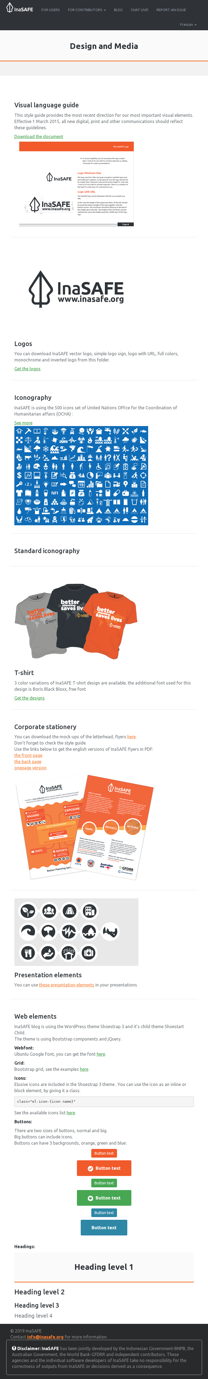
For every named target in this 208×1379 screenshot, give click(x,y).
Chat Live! (139, 10)
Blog (118, 10)
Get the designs (29, 698)
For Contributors (85, 10)
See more (23, 422)
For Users (50, 10)
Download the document (38, 136)
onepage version (30, 767)
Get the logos (27, 368)
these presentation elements (66, 984)
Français (186, 24)
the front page (28, 755)
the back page (27, 761)
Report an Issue (171, 10)
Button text (104, 1153)
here (131, 736)
